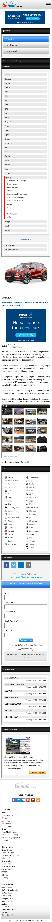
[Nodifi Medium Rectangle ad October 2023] (26, 341)
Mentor (7, 126)
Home (3, 812)
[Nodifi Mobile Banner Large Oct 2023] (25, 23)
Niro (6, 130)
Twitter (25, 577)
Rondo (7, 156)
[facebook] (13, 800)
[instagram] (33, 800)
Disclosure (5, 912)
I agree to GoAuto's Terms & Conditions (26, 645)
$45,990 (36, 687)
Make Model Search (9, 832)
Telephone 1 (10, 602)
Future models (6, 826)
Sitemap (4, 840)
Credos (7, 88)
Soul (6, 169)
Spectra (7, 173)
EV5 (6, 100)
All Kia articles (10, 245)
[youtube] (28, 800)
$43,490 (36, 680)
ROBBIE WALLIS (17, 347)
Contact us (5, 907)
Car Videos (5, 821)
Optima (7, 135)
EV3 (6, 92)
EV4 (6, 96)
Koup (7, 118)
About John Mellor (8, 910)
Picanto (7, 139)
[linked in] (23, 800)
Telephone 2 (9, 612)
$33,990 (36, 700)
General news (6, 869)
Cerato (7, 83)
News (3, 829)
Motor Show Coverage (10, 835)
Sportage (8, 177)
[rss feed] (37, 800)
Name (7, 593)
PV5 (6, 148)
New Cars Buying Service (11, 838)
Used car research (8, 867)
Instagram (36, 577)
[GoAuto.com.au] (11, 8)
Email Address (11, 621)
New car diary (6, 861)
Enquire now (26, 640)
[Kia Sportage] (7, 415)
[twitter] (18, 800)
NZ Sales (4, 875)
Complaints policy (8, 915)
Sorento (7, 165)
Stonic (7, 226)
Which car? (5, 858)
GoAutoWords (6, 901)
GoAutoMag (6, 896)
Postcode (8, 630)
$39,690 (36, 719)
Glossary (4, 878)
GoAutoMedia (6, 887)
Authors (4, 904)
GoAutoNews (6, 893)
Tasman (8, 230)
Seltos (7, 160)
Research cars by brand (10, 856)
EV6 (6, 105)
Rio (6, 152)
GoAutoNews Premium (10, 890)
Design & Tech (7, 899)
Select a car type (7, 853)
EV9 (6, 109)
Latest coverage (7, 815)
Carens (7, 75)
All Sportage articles (12, 249)
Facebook (15, 577)
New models (6, 824)
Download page (37, 772)
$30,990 (37, 706)
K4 (6, 113)
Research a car (6, 850)
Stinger (7, 222)
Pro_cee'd (8, 143)
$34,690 (36, 713)
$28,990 (36, 693)
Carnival (8, 79)
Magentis (8, 122)
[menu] (48, 4)
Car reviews (5, 818)
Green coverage (7, 864)
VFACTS (5, 872)
